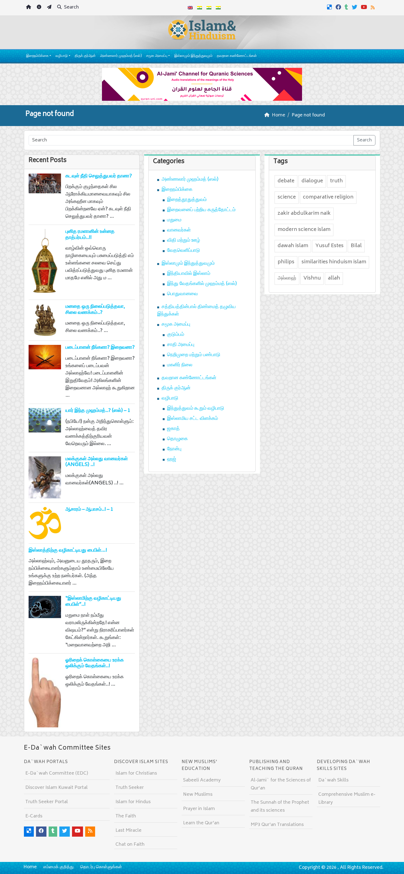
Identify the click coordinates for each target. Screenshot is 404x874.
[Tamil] (218, 7)
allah (334, 278)
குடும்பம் (175, 334)
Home (30, 867)
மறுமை (174, 220)
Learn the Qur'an (201, 823)
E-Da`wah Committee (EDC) (56, 773)
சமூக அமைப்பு (156, 56)
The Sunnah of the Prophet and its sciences (280, 806)
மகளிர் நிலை (179, 365)
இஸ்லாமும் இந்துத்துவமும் (193, 56)
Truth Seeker (129, 788)
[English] (190, 7)
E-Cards (33, 816)
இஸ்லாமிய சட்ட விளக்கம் (192, 418)
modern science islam (304, 229)
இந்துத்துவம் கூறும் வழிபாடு (195, 408)
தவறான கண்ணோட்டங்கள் (237, 56)
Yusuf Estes (329, 246)
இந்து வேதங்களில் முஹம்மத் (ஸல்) (202, 284)
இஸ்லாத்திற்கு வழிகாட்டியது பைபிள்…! (68, 550)
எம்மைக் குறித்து (58, 867)
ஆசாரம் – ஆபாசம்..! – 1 (89, 509)
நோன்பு (174, 449)
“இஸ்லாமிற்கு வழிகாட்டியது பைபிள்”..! (93, 601)
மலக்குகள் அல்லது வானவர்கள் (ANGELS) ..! (96, 462)
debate (286, 181)
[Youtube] (365, 7)
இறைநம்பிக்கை (37, 56)
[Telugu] (209, 7)
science (287, 197)
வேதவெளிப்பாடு (183, 250)
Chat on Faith (130, 844)
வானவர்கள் (179, 230)
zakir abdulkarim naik (304, 213)
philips (286, 262)
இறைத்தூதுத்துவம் (187, 200)
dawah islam (293, 246)
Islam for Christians (136, 773)
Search (71, 7)
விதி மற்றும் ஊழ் (183, 240)
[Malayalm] (199, 7)
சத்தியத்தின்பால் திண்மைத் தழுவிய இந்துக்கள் (196, 311)
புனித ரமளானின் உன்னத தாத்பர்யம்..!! (90, 234)
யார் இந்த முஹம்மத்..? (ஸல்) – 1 (97, 410)
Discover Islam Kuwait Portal (56, 788)
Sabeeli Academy (202, 780)
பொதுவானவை (182, 294)
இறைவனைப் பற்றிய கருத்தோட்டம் (201, 210)
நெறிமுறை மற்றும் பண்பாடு (193, 355)
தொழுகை (177, 439)
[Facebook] (339, 7)
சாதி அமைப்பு (180, 344)
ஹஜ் (171, 459)
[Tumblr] (347, 7)
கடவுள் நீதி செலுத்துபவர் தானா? (98, 176)
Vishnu (312, 278)
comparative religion (328, 197)
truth (336, 181)
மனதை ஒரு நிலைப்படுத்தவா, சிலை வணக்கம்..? (95, 309)
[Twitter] (355, 7)
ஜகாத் (173, 429)
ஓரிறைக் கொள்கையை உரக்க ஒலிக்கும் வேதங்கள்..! (94, 663)
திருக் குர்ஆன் (85, 56)
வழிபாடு (62, 56)
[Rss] (373, 7)
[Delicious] (330, 7)
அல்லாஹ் (287, 278)
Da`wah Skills (333, 780)
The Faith (125, 816)
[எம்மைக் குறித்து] (40, 7)
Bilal (356, 246)
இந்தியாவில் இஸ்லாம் (188, 273)
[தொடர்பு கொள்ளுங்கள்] (50, 7)
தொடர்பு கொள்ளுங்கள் (101, 867)
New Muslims (197, 794)
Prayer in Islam (199, 809)
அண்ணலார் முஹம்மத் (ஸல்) (121, 56)
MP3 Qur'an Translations (277, 825)
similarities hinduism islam (333, 262)
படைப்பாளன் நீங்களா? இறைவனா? (100, 347)
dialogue (312, 181)
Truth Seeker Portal (46, 802)
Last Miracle (128, 830)
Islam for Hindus (133, 802)
